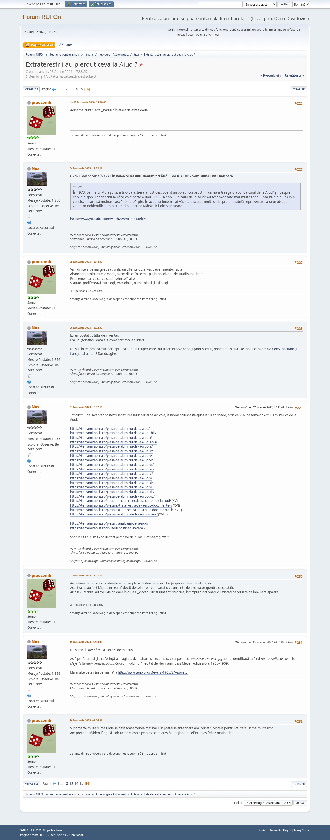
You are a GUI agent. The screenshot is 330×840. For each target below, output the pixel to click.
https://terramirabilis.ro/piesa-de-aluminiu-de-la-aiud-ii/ (111, 437)
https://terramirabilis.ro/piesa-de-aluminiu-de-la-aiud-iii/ (111, 446)
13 (71, 89)
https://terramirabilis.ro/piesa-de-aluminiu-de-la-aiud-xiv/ (112, 496)
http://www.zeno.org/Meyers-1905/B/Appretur (153, 672)
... (62, 89)
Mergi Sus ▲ (302, 830)
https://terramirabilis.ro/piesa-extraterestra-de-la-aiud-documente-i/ (121, 505)
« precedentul (271, 75)
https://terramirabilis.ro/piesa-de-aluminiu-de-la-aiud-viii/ (112, 469)
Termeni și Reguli (280, 830)
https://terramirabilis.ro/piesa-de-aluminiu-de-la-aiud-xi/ (111, 483)
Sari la (238, 802)
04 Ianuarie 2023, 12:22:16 (86, 168)
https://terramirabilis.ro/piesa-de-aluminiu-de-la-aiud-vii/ (112, 464)
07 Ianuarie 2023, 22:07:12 (86, 575)
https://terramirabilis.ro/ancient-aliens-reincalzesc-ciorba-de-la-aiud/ (120, 501)
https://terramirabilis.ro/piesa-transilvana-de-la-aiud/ (109, 523)
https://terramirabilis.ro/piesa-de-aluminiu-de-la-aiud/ (110, 428)
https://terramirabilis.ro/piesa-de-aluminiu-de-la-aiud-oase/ (114, 514)
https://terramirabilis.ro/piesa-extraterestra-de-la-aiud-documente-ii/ (121, 510)
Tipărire (299, 89)
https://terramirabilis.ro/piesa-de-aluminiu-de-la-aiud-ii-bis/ (113, 442)
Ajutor (263, 830)
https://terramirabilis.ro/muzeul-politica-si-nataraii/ (107, 528)
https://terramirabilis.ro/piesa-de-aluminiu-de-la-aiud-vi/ (111, 460)
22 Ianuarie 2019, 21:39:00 (89, 102)
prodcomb (41, 102)
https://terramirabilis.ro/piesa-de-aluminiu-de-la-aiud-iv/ (111, 451)
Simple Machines (53, 830)
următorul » (294, 75)
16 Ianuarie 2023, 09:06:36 (86, 720)
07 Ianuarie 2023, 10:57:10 (86, 407)
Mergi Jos (31, 89)
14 (76, 89)
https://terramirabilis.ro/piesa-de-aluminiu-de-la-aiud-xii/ (112, 487)
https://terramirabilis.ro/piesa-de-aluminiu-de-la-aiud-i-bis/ (113, 433)
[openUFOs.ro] (29, 222)
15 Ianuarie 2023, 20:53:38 (86, 641)
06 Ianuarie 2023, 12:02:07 (86, 327)
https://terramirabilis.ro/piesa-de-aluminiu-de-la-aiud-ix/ (111, 473)
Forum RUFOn (42, 17)
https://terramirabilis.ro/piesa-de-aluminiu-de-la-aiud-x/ (111, 478)
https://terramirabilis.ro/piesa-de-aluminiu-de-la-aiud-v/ (111, 456)
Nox (35, 168)
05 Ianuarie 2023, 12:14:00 (86, 261)
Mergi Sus (32, 783)
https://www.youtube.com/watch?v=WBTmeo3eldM (108, 219)
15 (81, 89)
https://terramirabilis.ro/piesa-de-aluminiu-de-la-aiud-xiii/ (112, 492)
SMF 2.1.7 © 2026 (30, 830)
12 (66, 89)
